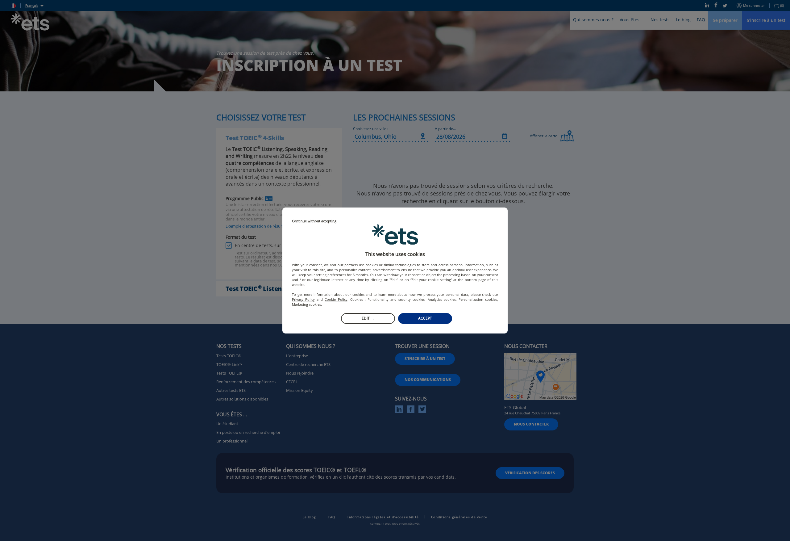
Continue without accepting (314, 221)
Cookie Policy (336, 299)
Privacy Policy (303, 299)
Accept (425, 318)
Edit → (368, 318)
